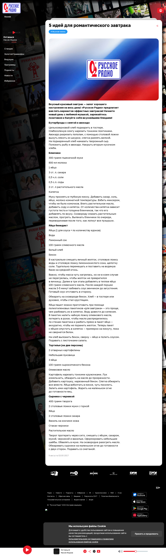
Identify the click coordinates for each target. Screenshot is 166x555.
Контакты (51, 496)
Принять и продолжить (146, 534)
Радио (49, 493)
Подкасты (69, 493)
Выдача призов (79, 500)
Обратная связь (64, 496)
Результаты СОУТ (90, 496)
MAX (112, 493)
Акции (91, 500)
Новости (59, 493)
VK (90, 493)
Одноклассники (101, 493)
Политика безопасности (110, 496)
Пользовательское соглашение (58, 500)
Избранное (81, 493)
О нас (120, 493)
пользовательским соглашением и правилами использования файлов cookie (91, 540)
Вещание (77, 496)
